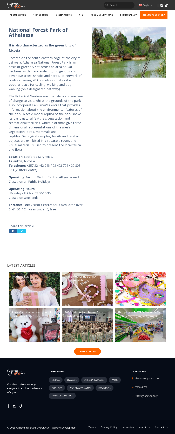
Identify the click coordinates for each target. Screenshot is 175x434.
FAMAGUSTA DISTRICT (62, 395)
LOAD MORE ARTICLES (87, 351)
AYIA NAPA (57, 387)
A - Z (81, 14)
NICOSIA (56, 379)
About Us (144, 427)
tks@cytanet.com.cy (147, 395)
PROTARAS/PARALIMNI (80, 387)
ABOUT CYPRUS (18, 14)
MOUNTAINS (104, 387)
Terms (92, 427)
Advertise (128, 427)
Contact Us (161, 427)
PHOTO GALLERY (129, 14)
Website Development (64, 427)
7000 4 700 (141, 387)
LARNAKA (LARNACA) (94, 379)
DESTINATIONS (64, 14)
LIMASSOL (72, 379)
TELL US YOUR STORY (154, 14)
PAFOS (115, 379)
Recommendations (102, 14)
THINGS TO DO (41, 14)
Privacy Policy (109, 427)
